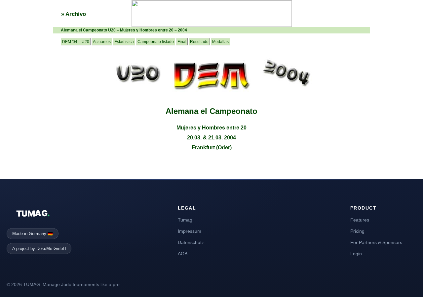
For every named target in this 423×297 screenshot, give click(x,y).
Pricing (357, 231)
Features (359, 220)
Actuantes (102, 41)
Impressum (189, 231)
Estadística (124, 41)
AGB (182, 253)
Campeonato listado (155, 41)
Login (356, 253)
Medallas (220, 41)
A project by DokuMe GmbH (39, 248)
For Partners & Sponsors (376, 242)
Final (181, 41)
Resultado (199, 41)
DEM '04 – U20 (75, 41)
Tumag (185, 220)
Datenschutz (191, 242)
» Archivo (73, 14)
